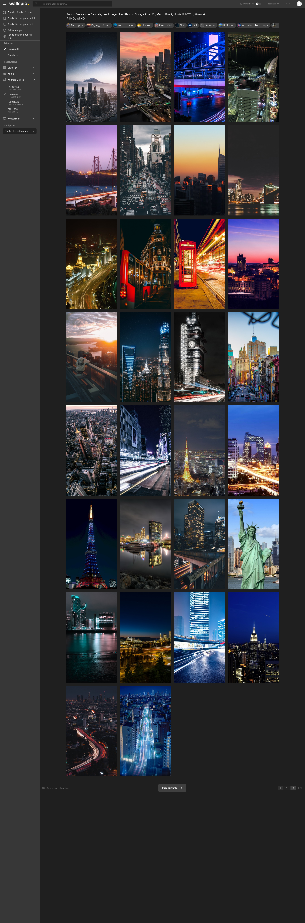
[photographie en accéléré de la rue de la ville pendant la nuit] (145, 450)
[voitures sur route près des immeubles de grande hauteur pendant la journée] (199, 637)
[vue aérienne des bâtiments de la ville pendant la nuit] (145, 77)
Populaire (13, 54)
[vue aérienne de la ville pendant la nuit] (199, 450)
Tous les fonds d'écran (20, 12)
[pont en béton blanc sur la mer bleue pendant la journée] (91, 170)
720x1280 (13, 109)
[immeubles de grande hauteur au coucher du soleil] (199, 170)
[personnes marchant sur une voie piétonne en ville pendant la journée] (145, 170)
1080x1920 (13, 102)
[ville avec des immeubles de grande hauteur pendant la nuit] (91, 264)
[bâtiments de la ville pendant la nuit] (253, 450)
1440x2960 (13, 87)
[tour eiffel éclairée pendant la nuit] (91, 544)
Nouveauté (13, 48)
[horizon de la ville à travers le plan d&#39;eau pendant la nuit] (145, 544)
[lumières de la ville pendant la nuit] (145, 637)
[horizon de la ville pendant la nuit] (91, 637)
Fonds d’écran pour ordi (20, 24)
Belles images (15, 30)
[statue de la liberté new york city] (253, 544)
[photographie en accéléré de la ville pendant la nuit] (91, 731)
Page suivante (170, 787)
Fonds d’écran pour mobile (22, 18)
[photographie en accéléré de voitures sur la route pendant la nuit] (199, 77)
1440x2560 (13, 94)
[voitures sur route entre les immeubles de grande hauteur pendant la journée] (253, 357)
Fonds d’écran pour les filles (20, 36)
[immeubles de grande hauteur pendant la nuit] (145, 731)
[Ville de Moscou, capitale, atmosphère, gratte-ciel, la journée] (91, 77)
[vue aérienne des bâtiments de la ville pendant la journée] (91, 450)
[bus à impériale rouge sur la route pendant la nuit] (145, 264)
